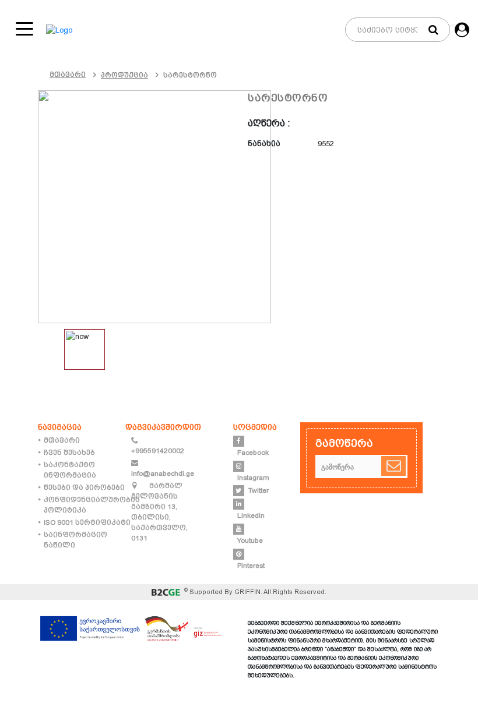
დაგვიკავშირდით (163, 427)
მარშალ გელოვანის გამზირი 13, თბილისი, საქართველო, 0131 (159, 512)
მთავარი (68, 74)
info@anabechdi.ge (162, 473)
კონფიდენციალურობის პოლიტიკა (92, 505)
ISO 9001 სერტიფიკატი (87, 522)
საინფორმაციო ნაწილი (75, 540)
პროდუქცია (124, 75)
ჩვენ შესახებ (69, 452)
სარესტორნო (190, 75)
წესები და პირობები (84, 487)
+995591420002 (157, 451)
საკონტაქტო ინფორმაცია (70, 470)
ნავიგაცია (60, 427)
